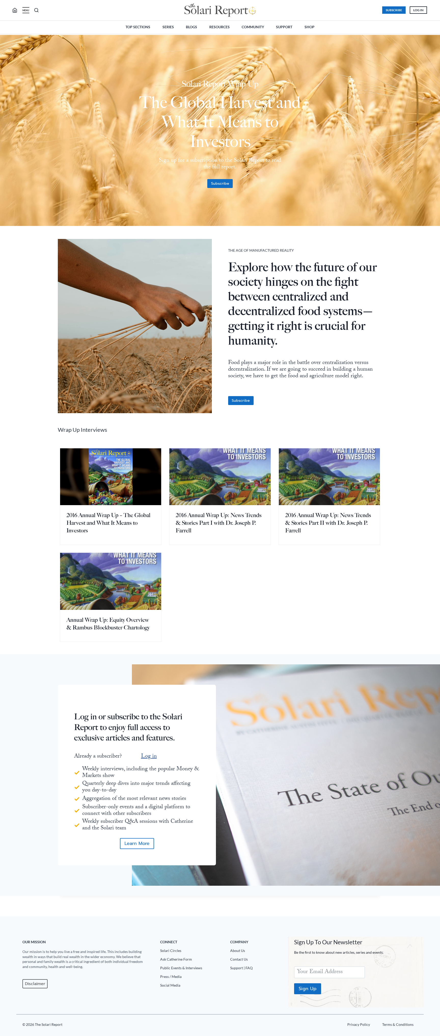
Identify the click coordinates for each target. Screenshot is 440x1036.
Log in (149, 756)
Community (253, 27)
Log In (418, 10)
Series (168, 27)
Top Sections (138, 27)
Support (284, 27)
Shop (309, 27)
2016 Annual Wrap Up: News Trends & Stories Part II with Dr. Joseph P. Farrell (328, 523)
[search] (16, 10)
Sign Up (308, 988)
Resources (219, 27)
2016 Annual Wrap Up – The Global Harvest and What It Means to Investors (108, 523)
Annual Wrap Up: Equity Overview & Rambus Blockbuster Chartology (108, 623)
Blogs (191, 27)
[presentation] (110, 476)
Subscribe (394, 10)
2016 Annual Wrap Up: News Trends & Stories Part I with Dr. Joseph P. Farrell (219, 523)
